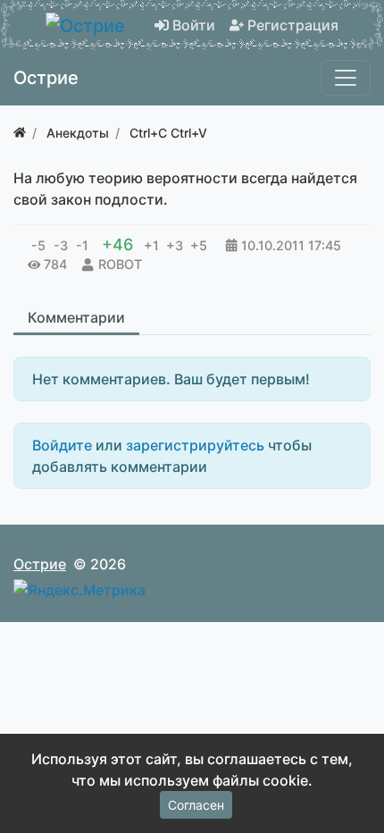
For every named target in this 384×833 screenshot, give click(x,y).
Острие (39, 564)
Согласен (196, 804)
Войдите (62, 445)
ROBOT (120, 264)
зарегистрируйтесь (195, 445)
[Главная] (19, 132)
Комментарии (76, 317)
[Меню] (346, 78)
